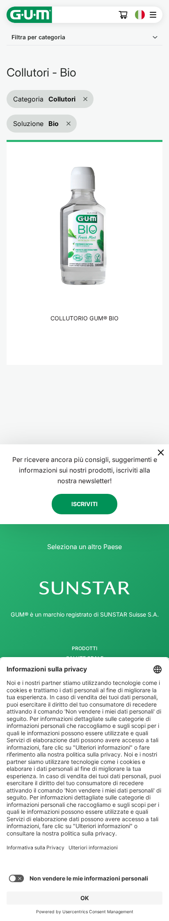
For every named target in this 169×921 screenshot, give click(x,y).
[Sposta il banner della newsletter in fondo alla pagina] (161, 452)
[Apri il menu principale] (155, 15)
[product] (84, 252)
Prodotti (84, 648)
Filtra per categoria (38, 37)
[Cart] (123, 15)
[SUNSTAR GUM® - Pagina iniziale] (29, 15)
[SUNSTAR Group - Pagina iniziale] (84, 588)
